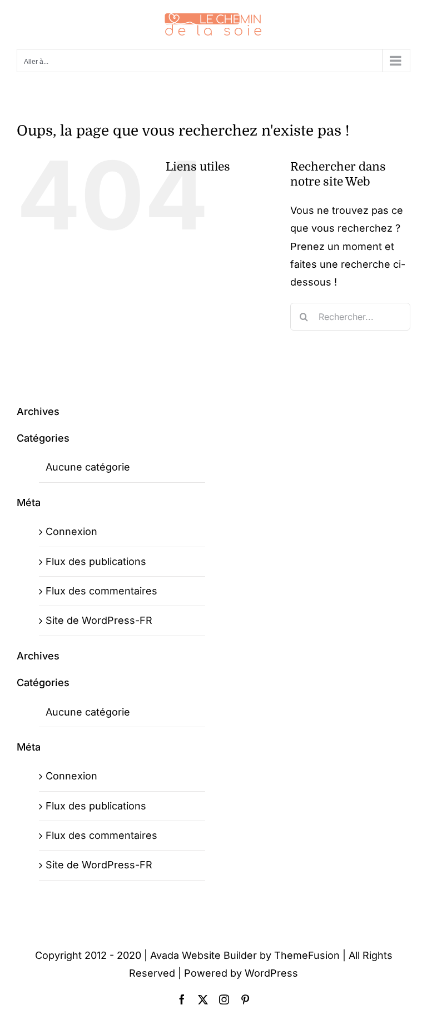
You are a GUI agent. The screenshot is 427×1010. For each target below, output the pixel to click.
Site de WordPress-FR (99, 620)
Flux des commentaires (101, 591)
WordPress (271, 973)
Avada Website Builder (203, 955)
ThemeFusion (307, 955)
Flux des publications (96, 561)
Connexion (71, 531)
